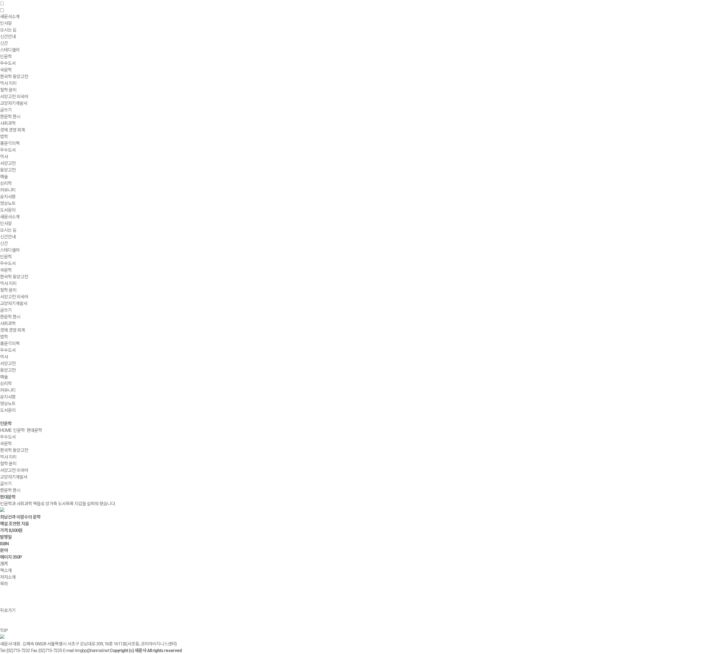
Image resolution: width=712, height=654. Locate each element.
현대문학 (34, 430)
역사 (4, 156)
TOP (4, 630)
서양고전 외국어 (14, 96)
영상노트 (8, 203)
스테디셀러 (9, 50)
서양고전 (8, 163)
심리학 (6, 183)
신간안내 (8, 236)
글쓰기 (6, 110)
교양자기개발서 (13, 103)
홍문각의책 (9, 343)
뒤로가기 (8, 610)
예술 (4, 176)
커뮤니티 (8, 390)
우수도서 (8, 63)
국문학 (6, 70)
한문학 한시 (10, 116)
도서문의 (8, 210)
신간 (4, 43)
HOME (5, 430)
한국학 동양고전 (14, 76)
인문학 (6, 256)
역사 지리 (8, 83)
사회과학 (8, 323)
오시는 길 (8, 30)
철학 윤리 (8, 90)
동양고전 (8, 170)
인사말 (6, 23)
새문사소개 (9, 216)
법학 (4, 136)
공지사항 (8, 196)
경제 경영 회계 (12, 130)
